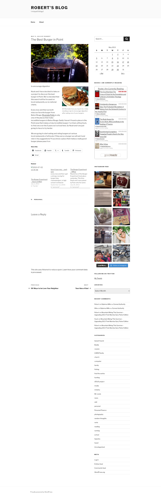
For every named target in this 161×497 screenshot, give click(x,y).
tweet (96, 443)
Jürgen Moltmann (100, 98)
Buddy (96, 345)
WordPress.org (99, 472)
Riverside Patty (48, 115)
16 (118, 62)
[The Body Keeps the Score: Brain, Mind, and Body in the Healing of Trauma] (97, 124)
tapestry (97, 439)
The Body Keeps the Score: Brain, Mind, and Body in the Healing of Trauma (112, 121)
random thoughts (100, 418)
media (96, 386)
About (41, 22)
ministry (97, 390)
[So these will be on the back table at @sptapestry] (121, 216)
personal (38, 199)
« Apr (101, 73)
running (97, 431)
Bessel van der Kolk (101, 126)
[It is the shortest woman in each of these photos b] (121, 198)
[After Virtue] (97, 148)
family (96, 365)
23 (118, 66)
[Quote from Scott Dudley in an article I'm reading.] (103, 198)
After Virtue (104, 144)
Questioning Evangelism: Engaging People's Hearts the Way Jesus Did (112, 134)
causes (96, 349)
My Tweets (98, 278)
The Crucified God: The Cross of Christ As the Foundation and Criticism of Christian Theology (113, 94)
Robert (47, 36)
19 (96, 66)
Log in (96, 460)
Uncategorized (99, 447)
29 (112, 69)
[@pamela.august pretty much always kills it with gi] (121, 180)
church (96, 357)
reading (97, 426)
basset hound (99, 341)
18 (128, 62)
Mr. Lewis (97, 394)
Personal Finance (100, 410)
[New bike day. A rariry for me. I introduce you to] (121, 253)
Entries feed (98, 464)
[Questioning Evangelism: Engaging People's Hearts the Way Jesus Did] (97, 136)
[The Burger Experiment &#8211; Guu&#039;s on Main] (40, 171)
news (96, 398)
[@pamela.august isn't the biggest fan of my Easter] (103, 235)
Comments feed (100, 468)
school (96, 435)
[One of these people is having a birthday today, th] (121, 235)
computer (97, 361)
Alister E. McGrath (100, 113)
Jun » (123, 73)
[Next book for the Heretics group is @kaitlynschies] (103, 180)
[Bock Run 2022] (103, 253)
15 (112, 62)
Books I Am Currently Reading (111, 89)
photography (98, 414)
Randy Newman (100, 138)
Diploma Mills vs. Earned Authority (113, 304)
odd (95, 402)
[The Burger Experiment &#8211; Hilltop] (80, 177)
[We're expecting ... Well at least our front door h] (103, 216)
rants (96, 422)
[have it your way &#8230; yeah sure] (60, 177)
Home (33, 22)
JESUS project (99, 381)
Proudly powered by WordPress (41, 492)
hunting (97, 377)
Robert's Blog (49, 7)
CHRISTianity (99, 353)
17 (123, 62)
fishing (96, 369)
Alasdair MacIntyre (106, 146)
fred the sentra (99, 373)
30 (118, 69)
